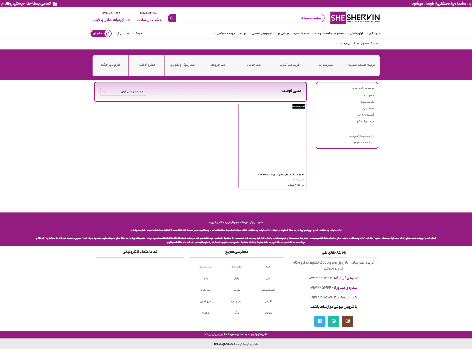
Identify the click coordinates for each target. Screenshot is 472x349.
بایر (268, 278)
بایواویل (268, 313)
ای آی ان (205, 313)
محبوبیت (369, 96)
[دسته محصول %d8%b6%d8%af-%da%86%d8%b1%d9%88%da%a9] (218, 63)
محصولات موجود (361, 143)
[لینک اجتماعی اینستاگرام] (347, 321)
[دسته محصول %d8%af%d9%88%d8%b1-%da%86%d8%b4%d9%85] (111, 63)
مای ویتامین (205, 267)
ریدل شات (205, 290)
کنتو (268, 267)
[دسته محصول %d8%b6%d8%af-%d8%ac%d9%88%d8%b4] (254, 63)
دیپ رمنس (236, 301)
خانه (375, 44)
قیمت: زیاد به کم (365, 121)
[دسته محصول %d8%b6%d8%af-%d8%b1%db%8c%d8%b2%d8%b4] (182, 63)
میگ (236, 313)
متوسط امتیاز (367, 102)
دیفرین (205, 278)
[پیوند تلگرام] (319, 321)
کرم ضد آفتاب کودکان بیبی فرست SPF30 (281, 175)
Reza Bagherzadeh (224, 344)
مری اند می (205, 301)
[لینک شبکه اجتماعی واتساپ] (333, 321)
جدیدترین (368, 109)
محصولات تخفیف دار (359, 136)
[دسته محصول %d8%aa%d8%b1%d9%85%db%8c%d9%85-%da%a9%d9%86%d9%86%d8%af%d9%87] (362, 63)
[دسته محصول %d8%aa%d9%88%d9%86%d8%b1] (326, 63)
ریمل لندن (236, 267)
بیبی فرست (298, 180)
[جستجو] (172, 18)
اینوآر (236, 278)
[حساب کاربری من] (119, 33)
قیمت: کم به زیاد (365, 115)
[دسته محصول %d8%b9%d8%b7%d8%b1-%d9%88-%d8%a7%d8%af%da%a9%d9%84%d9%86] (146, 63)
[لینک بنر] (236, 3)
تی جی (236, 290)
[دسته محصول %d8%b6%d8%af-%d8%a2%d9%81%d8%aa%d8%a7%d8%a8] (290, 63)
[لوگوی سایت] (354, 18)
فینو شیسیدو (268, 290)
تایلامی (268, 301)
